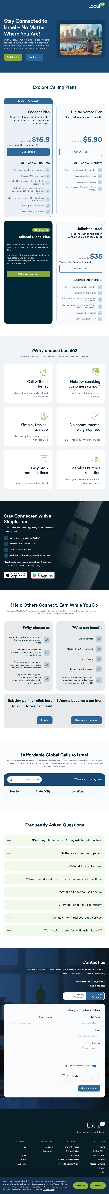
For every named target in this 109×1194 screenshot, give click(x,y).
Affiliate (101, 1160)
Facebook (48, 1147)
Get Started (13, 57)
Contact (75, 1155)
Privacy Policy (72, 1151)
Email (97, 1030)
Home (102, 1147)
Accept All (97, 1186)
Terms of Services (70, 1147)
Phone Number (46, 1017)
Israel (23, 1155)
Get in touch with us (28, 274)
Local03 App (99, 1155)
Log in (45, 720)
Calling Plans (99, 1151)
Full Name (95, 1017)
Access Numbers (97, 1164)
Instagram (48, 1151)
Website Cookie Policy (68, 1164)
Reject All (81, 1186)
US (25, 1147)
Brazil (23, 1160)
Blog (103, 1172)
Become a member (86, 720)
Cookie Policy (48, 1190)
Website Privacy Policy (68, 1160)
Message (96, 1043)
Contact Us (34, 57)
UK (25, 1151)
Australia (22, 1164)
